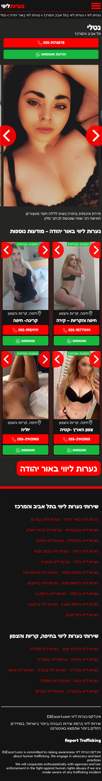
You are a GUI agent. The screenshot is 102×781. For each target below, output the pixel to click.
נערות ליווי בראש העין (40, 572)
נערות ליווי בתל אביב (81, 614)
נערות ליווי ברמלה (84, 593)
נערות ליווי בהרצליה (82, 540)
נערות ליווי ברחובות (42, 583)
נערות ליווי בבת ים (45, 519)
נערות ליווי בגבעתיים (82, 529)
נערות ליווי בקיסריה (82, 691)
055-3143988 (79, 439)
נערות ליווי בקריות (49, 691)
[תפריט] (96, 6)
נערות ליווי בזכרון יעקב (80, 648)
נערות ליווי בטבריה (52, 659)
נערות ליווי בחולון (50, 540)
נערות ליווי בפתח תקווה (79, 572)
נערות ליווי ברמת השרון (79, 604)
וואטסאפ (79, 340)
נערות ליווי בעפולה (55, 680)
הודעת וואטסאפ (53, 54)
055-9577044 (79, 329)
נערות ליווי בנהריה (83, 670)
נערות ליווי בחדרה (44, 648)
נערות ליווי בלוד (86, 561)
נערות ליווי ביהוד (85, 551)
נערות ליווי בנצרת (51, 670)
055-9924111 (28, 329)
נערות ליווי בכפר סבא (51, 551)
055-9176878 (54, 42)
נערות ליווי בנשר (21, 670)
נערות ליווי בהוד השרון (44, 529)
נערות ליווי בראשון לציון (80, 583)
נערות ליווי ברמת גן (51, 593)
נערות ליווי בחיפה (84, 659)
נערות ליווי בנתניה (55, 561)
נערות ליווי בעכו (85, 680)
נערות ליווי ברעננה (43, 604)
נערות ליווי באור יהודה (58, 468)
